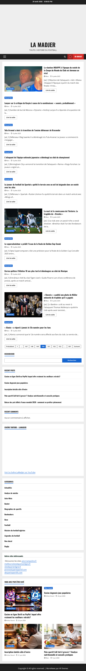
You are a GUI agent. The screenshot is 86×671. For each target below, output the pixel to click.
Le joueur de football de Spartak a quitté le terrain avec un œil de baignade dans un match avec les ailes (41, 186)
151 (48, 346)
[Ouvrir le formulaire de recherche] (65, 57)
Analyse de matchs (11, 493)
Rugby (6, 546)
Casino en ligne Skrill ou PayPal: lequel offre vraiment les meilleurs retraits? (32, 376)
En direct (78, 56)
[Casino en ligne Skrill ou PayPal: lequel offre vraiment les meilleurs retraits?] (23, 598)
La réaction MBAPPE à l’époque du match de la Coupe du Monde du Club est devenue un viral (23, 78)
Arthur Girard (10, 620)
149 (37, 346)
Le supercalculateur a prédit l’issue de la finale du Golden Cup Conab (32, 243)
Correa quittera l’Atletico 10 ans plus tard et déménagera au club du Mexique (36, 271)
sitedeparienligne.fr (12, 567)
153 (60, 346)
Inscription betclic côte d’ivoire (15, 389)
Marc (47, 76)
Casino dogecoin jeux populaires (16, 382)
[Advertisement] (43, 23)
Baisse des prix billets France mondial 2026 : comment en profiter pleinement (32, 402)
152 (54, 346)
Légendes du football (12, 535)
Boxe (6, 519)
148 (32, 346)
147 (26, 346)
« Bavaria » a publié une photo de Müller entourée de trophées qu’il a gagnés (23, 304)
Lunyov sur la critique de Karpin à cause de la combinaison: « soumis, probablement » (39, 103)
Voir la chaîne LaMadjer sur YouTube (19, 472)
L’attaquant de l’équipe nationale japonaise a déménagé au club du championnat (37, 157)
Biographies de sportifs (13, 509)
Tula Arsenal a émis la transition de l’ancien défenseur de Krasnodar (32, 130)
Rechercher (9, 354)
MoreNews (50, 668)
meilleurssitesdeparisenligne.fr (17, 564)
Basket (7, 503)
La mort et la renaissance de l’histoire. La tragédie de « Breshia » (23, 221)
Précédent (10, 346)
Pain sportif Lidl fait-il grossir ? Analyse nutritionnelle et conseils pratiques (32, 395)
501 (69, 346)
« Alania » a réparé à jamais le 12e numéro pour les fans (27, 327)
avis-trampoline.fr (29, 561)
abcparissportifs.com (13, 572)
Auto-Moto (8, 498)
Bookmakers (9, 514)
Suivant (77, 346)
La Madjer (43, 44)
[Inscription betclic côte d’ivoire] (23, 636)
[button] (4, 56)
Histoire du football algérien (14, 530)
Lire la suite (51, 89)
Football (7, 525)
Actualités (10, 89)
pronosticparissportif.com (15, 569)
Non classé (8, 541)
